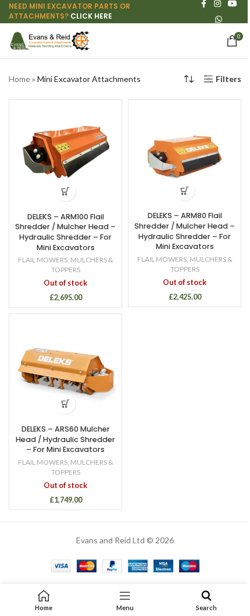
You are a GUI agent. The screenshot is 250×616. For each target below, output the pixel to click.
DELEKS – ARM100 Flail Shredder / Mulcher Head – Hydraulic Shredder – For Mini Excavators (65, 232)
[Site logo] (49, 40)
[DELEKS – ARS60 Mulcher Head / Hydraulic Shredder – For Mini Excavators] (65, 370)
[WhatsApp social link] (219, 19)
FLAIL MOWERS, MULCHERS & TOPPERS (65, 264)
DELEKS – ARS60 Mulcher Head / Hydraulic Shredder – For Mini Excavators (65, 439)
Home (19, 79)
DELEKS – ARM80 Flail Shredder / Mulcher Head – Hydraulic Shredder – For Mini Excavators (184, 231)
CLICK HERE (91, 16)
